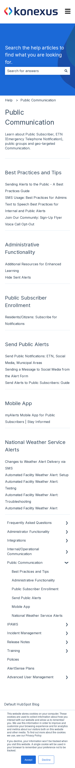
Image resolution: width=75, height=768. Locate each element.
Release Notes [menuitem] (18, 642)
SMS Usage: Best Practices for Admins (36, 197)
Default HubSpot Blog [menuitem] (21, 704)
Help (8, 100)
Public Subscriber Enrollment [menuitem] (35, 589)
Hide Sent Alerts (18, 277)
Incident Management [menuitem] (24, 633)
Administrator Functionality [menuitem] (28, 532)
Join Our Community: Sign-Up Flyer (33, 217)
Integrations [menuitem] (16, 540)
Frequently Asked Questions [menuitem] (29, 523)
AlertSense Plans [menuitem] (20, 668)
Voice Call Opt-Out (19, 224)
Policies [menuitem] (13, 659)
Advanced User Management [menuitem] (30, 677)
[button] (66, 523)
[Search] (66, 71)
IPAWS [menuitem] (12, 624)
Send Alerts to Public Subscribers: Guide (37, 383)
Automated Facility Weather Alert (31, 508)
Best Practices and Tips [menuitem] (30, 571)
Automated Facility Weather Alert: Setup (37, 475)
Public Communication (38, 100)
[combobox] (33, 71)
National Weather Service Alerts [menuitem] (37, 615)
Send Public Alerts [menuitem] (26, 598)
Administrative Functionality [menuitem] (33, 580)
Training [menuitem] (13, 651)
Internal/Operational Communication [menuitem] (23, 551)
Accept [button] (28, 759)
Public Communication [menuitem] (24, 562)
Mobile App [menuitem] (21, 607)
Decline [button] (46, 759)
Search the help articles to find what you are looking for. (34, 55)
